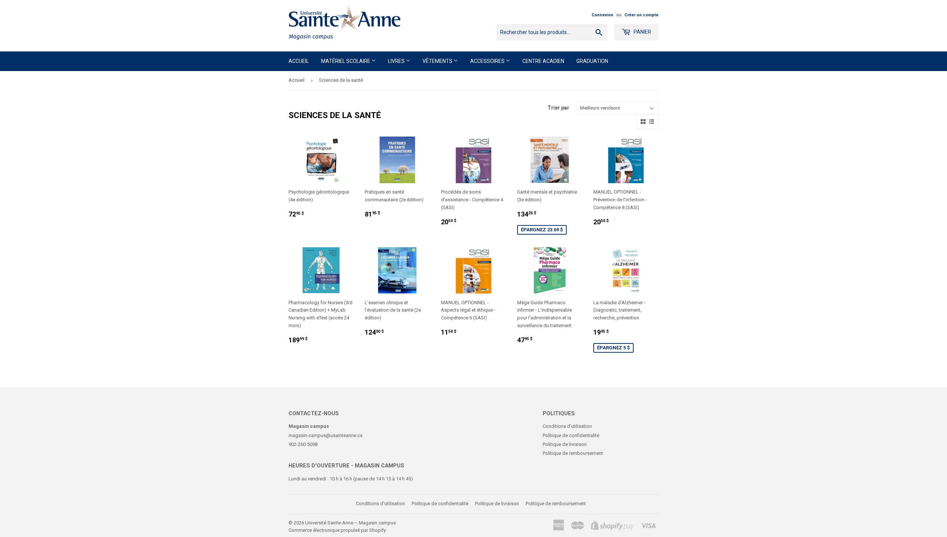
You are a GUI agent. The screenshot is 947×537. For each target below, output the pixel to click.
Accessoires (488, 61)
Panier (642, 32)
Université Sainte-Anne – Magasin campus (350, 523)
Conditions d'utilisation (567, 426)
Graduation (592, 61)
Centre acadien (543, 61)
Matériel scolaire (346, 61)
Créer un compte (641, 15)
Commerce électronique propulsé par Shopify (337, 530)
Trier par (558, 108)
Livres (397, 61)
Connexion (602, 15)
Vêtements (438, 61)
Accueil (299, 61)
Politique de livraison (565, 444)
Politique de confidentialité (571, 435)
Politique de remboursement (573, 453)
